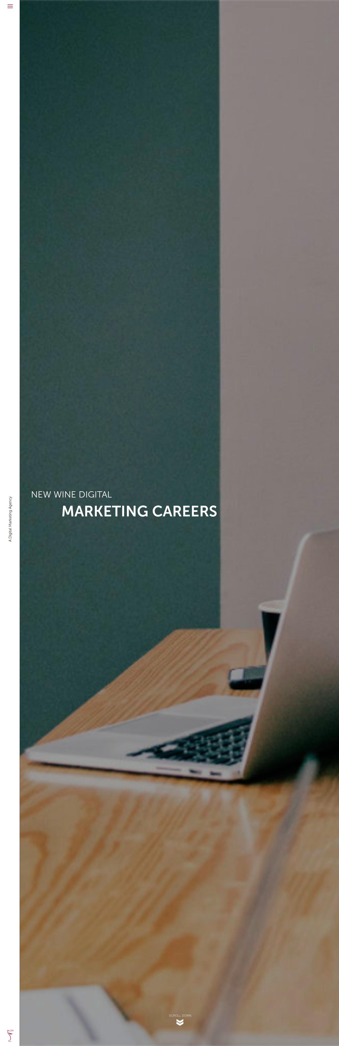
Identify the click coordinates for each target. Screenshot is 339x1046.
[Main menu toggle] (10, 6)
